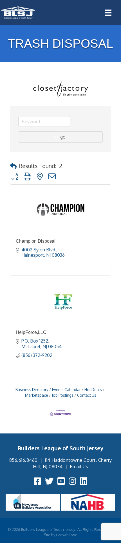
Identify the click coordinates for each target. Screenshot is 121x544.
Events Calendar (66, 389)
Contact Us (86, 395)
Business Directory (31, 389)
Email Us (79, 466)
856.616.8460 (23, 460)
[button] (13, 166)
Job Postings (62, 395)
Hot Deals (93, 389)
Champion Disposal (35, 241)
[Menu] (108, 13)
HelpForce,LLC (31, 332)
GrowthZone (66, 534)
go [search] (63, 137)
